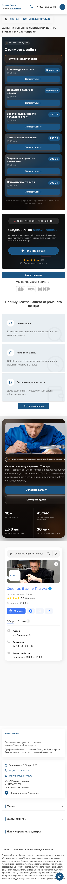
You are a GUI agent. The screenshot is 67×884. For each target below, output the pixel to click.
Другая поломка (33, 275)
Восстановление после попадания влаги (21, 115)
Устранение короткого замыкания (21, 160)
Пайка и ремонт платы (21, 182)
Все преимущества (33, 406)
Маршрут (19, 611)
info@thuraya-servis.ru (20, 775)
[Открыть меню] (62, 7)
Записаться (32, 79)
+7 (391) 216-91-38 (45, 7)
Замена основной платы (22, 137)
